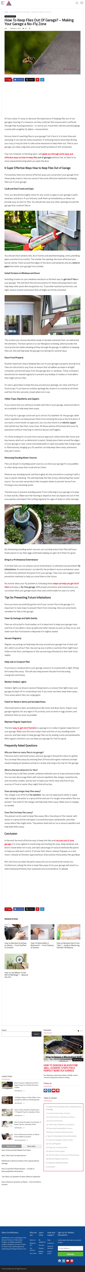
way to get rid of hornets (24, 728)
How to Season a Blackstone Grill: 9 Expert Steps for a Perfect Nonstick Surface (26, 1085)
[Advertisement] (42, 99)
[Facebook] (45, 1090)
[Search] (77, 3)
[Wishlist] (82, 3)
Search (4, 1030)
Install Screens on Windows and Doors (62, 1117)
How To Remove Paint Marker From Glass (16, 1150)
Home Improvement (10, 16)
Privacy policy (49, 1252)
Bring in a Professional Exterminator (61, 1132)
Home (6, 12)
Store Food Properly (56, 1121)
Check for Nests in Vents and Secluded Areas (64, 1155)
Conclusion (51, 1166)
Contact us (50, 1243)
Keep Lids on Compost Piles (58, 1147)
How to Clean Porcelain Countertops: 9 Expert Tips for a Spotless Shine (27, 1123)
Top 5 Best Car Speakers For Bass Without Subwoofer (21, 1176)
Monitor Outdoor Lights (57, 1151)
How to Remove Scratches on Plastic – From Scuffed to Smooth (15, 945)
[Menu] (2, 3)
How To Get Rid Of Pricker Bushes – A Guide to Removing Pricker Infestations (18, 1170)
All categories (42, 1241)
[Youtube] (53, 1090)
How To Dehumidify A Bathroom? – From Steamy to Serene (42, 945)
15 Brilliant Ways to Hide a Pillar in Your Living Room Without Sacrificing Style (27, 1098)
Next (81, 1046)
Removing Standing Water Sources (60, 1128)
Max (6, 28)
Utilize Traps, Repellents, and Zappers (61, 1124)
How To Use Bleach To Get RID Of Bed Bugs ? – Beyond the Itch (16, 975)
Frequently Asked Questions (57, 1162)
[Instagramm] (49, 1090)
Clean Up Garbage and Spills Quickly (61, 1140)
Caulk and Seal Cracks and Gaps (59, 1113)
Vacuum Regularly (55, 1143)
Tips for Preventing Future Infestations (62, 1136)
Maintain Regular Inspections (59, 1159)
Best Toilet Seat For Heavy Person (14, 1155)
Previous (46, 1046)
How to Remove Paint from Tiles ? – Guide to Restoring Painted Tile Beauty (68, 945)
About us (33, 1240)
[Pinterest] (57, 1090)
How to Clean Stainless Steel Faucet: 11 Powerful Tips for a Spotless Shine (27, 1111)
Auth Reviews (18, 1091)
